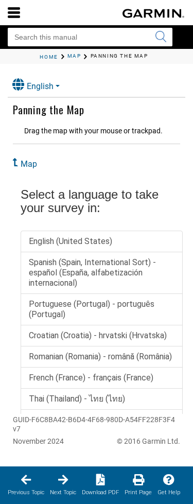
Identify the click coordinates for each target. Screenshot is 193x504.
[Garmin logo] (153, 13)
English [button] (40, 86)
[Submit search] (160, 37)
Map (29, 164)
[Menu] (14, 12)
